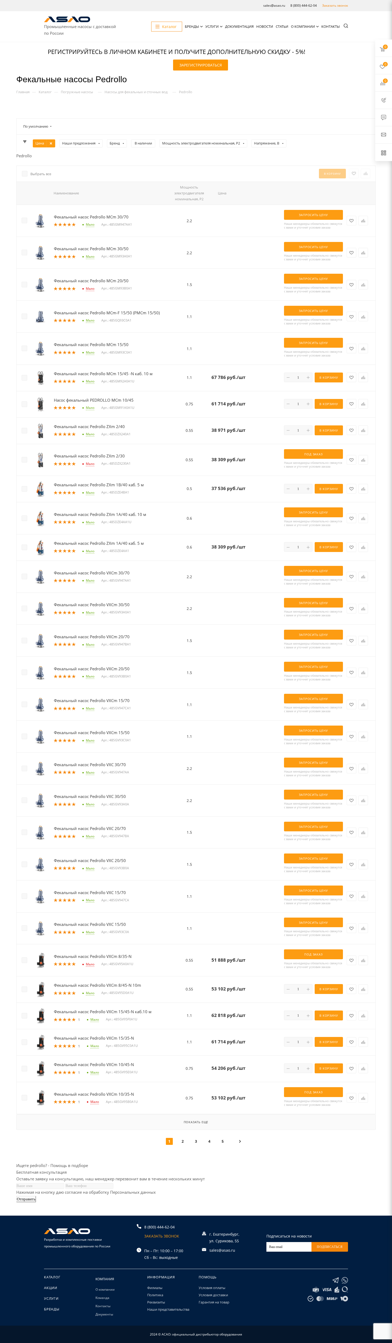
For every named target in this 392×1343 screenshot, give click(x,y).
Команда (102, 1297)
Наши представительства (168, 1309)
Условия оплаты (212, 1287)
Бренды (192, 26)
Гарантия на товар (214, 1302)
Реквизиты (156, 1302)
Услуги (212, 26)
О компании (303, 26)
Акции (50, 1287)
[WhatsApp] (345, 1280)
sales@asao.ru (274, 5)
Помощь (208, 1277)
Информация (161, 1277)
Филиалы (154, 1287)
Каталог (52, 1277)
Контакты (330, 26)
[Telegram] (335, 1280)
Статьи (282, 26)
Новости (264, 26)
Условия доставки (213, 1295)
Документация (239, 26)
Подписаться (330, 1247)
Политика (155, 1295)
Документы (104, 1314)
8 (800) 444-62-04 (303, 5)
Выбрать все (40, 173)
